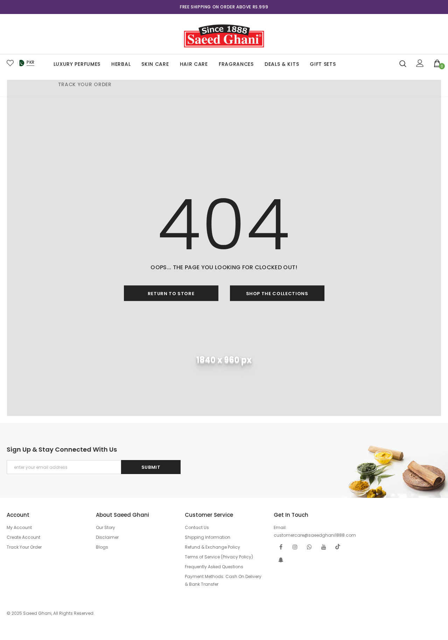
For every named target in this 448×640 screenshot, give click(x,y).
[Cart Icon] (437, 63)
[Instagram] (295, 547)
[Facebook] (280, 547)
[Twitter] (338, 547)
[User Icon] (420, 63)
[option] (224, 7)
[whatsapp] (309, 547)
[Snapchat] (280, 560)
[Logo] (224, 34)
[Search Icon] (402, 63)
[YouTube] (323, 547)
